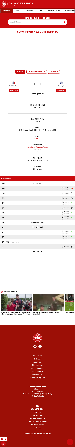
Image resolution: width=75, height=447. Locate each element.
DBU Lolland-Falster (37, 422)
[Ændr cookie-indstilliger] (3, 443)
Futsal (37, 428)
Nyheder (37, 359)
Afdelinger (37, 362)
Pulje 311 (37, 139)
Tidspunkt (37, 158)
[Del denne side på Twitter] (5, 439)
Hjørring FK (61, 86)
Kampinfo (20, 72)
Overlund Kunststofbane (37, 147)
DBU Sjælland (37, 425)
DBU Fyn (37, 412)
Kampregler (54, 72)
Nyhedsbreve (37, 356)
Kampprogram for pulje (36, 72)
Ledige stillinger (37, 368)
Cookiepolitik (37, 374)
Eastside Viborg (13, 86)
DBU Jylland (37, 415)
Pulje (37, 136)
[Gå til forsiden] (16, 4)
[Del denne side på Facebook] (2, 439)
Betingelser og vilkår (37, 378)
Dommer (37, 167)
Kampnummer (37, 119)
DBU (37, 406)
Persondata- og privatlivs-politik (37, 434)
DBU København (37, 418)
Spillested (37, 145)
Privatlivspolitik (37, 371)
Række (37, 128)
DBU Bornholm (37, 409)
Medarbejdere (37, 365)
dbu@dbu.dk (39, 396)
